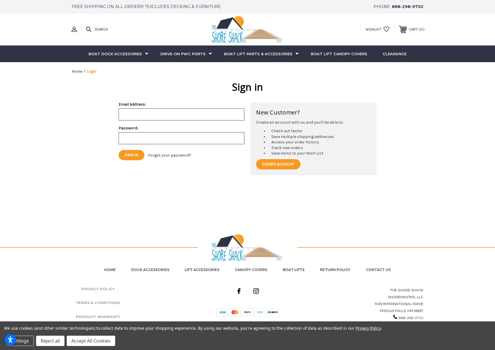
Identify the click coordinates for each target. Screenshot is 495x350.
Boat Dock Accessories (115, 54)
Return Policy (335, 270)
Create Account (278, 164)
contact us (378, 270)
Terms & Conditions (98, 302)
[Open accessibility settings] (10, 339)
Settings (20, 341)
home (110, 270)
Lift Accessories (202, 270)
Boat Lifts (294, 270)
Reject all (50, 341)
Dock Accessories (150, 270)
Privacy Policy (98, 289)
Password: (128, 128)
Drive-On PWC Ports (183, 54)
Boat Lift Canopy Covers (339, 54)
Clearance (394, 54)
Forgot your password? (169, 155)
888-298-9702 (407, 6)
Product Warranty (98, 317)
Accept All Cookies (91, 341)
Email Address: (132, 104)
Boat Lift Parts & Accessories (258, 54)
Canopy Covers (251, 270)
